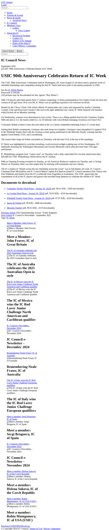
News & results (14, 18)
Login (4, 5)
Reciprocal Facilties (21, 35)
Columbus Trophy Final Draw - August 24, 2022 (29, 188)
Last (28, 526)
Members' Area (13, 25)
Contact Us (17, 38)
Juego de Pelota (14, 203)
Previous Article (8, 213)
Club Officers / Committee (24, 46)
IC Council (12, 23)
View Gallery (24, 30)
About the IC (13, 33)
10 (20, 526)
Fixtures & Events (15, 15)
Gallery (15, 28)
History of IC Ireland (21, 41)
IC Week (10, 218)
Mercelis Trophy (14, 208)
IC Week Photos (15, 90)
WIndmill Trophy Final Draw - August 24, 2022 (28, 198)
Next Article (6, 215)
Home (9, 12)
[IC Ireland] (6, 2)
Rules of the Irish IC (21, 43)
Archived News (19, 20)
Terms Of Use (36, 528)
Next (23, 526)
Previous (5, 526)
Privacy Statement (52, 528)
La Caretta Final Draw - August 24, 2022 (25, 193)
